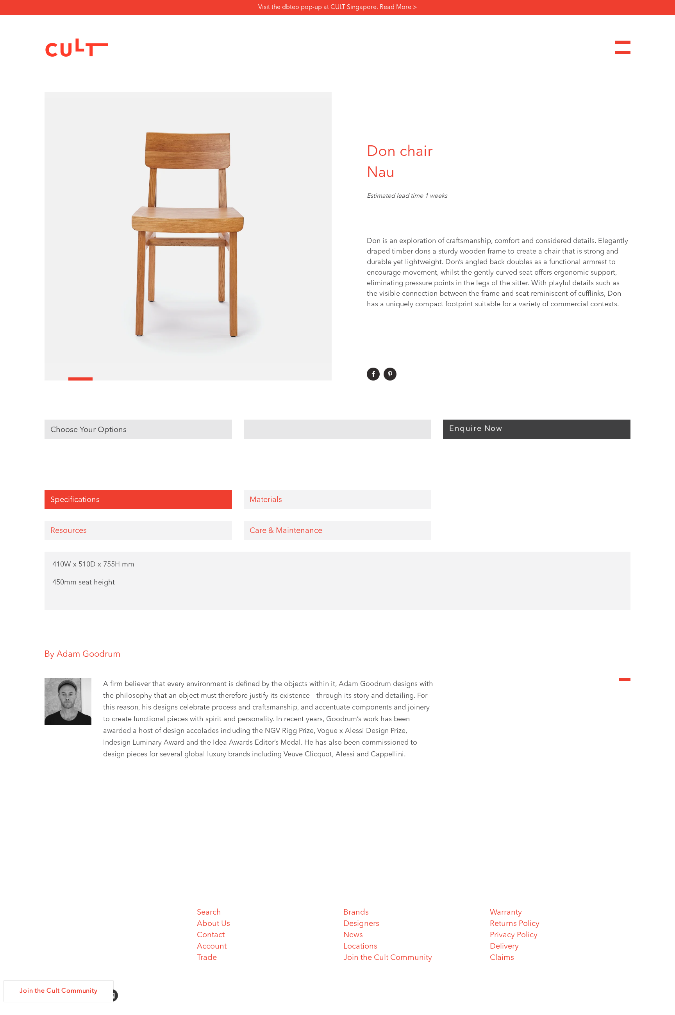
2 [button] (80, 379)
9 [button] (248, 379)
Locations (360, 947)
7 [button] (200, 379)
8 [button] (224, 379)
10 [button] (272, 379)
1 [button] (56, 379)
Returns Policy (514, 924)
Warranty (506, 913)
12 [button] (320, 379)
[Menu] (622, 47)
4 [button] (128, 379)
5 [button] (152, 379)
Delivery (504, 947)
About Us (213, 924)
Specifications (75, 500)
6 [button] (176, 379)
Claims (502, 958)
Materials (266, 500)
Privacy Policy (514, 935)
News (353, 935)
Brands (356, 913)
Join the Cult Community (387, 958)
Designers (361, 924)
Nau (381, 173)
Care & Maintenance (286, 531)
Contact (211, 935)
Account (212, 947)
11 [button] (296, 379)
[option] (188, 236)
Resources (68, 531)
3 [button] (104, 379)
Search (209, 913)
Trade (207, 958)
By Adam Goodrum (82, 654)
